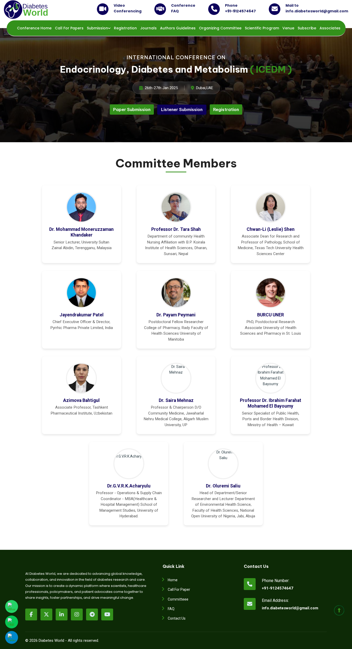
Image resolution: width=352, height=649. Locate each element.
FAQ (171, 609)
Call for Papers (69, 28)
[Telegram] (92, 614)
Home (173, 580)
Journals (148, 28)
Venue (288, 28)
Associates (330, 28)
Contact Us (177, 618)
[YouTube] (107, 614)
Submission (97, 28)
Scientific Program (262, 28)
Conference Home (34, 28)
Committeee (178, 599)
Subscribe (307, 28)
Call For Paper (179, 589)
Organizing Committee (220, 28)
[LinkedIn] (62, 614)
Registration (125, 28)
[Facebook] (31, 614)
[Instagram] (77, 614)
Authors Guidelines (178, 28)
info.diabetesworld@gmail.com (279, 608)
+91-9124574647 (277, 588)
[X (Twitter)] (46, 614)
